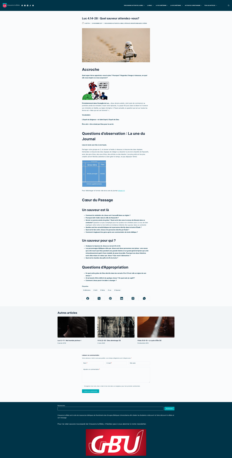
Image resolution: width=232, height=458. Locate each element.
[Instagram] (25, 5)
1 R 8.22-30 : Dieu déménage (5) (109, 340)
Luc (109, 290)
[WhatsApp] (144, 298)
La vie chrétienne (175, 5)
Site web (132, 363)
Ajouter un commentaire (91, 369)
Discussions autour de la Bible (114, 23)
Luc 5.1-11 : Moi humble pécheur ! (69, 340)
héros (102, 290)
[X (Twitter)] (99, 298)
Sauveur (117, 290)
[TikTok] (30, 5)
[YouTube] (27, 5)
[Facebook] (22, 5)
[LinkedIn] (121, 298)
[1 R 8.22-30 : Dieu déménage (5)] (116, 327)
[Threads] (133, 298)
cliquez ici (121, 190)
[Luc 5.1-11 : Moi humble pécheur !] (76, 327)
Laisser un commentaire (90, 391)
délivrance (86, 290)
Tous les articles (209, 5)
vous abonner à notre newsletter (132, 424)
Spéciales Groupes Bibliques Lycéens (135, 23)
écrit (95, 290)
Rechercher (61, 405)
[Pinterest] (110, 298)
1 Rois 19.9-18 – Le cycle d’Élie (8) (149, 340)
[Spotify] (33, 5)
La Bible (149, 5)
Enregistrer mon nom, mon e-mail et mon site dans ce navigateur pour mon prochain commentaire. (112, 386)
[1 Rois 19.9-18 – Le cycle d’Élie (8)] (155, 327)
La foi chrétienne (161, 5)
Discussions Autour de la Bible (133, 5)
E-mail (109, 363)
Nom (85, 363)
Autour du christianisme (192, 5)
